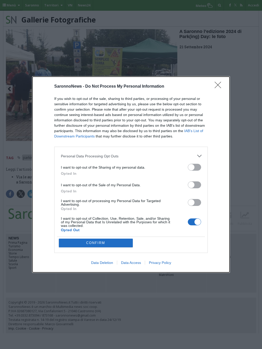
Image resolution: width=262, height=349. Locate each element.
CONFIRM (95, 243)
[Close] (219, 86)
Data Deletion (102, 263)
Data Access (131, 263)
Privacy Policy (160, 263)
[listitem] (131, 156)
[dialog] (131, 174)
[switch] (194, 167)
